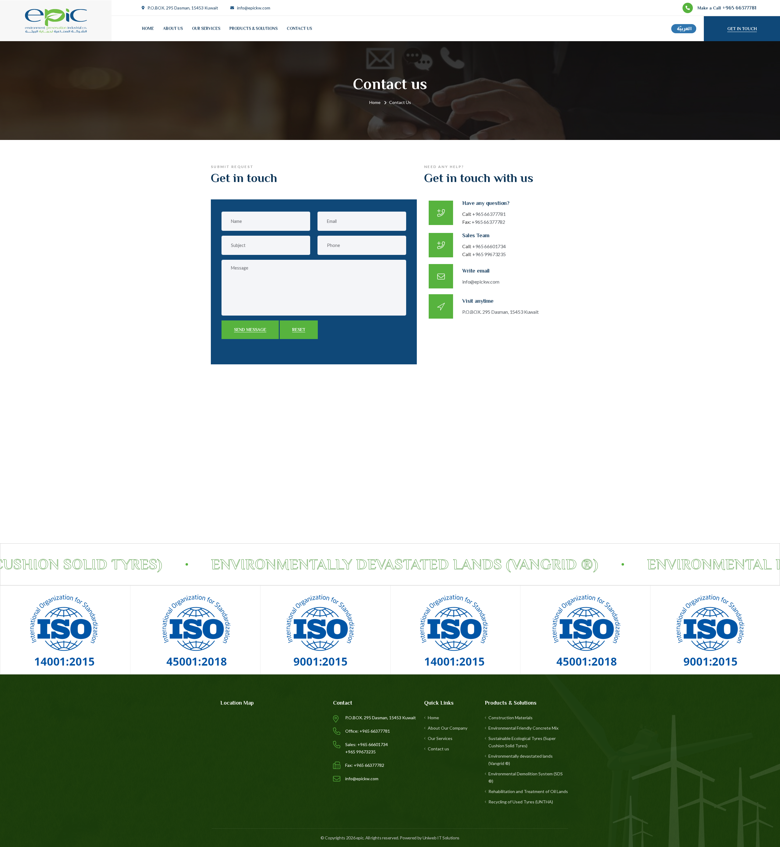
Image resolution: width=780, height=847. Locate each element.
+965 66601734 (484, 246)
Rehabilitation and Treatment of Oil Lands (528, 791)
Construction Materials (510, 717)
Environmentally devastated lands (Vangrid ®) (520, 759)
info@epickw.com (253, 7)
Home (148, 28)
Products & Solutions (253, 28)
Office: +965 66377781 (367, 731)
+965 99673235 (484, 254)
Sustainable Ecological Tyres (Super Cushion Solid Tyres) (522, 742)
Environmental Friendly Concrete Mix (523, 728)
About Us (173, 28)
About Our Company (447, 728)
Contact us (299, 28)
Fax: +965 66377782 (364, 765)
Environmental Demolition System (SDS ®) (525, 777)
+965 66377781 (484, 214)
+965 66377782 (483, 222)
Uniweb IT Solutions (441, 837)
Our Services (206, 28)
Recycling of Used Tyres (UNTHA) (520, 801)
